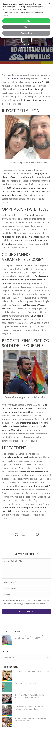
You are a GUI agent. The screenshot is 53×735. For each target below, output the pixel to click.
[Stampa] (16, 534)
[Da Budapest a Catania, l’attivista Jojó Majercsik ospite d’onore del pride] (7, 710)
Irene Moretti (28, 47)
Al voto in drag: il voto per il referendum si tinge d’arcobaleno (30, 719)
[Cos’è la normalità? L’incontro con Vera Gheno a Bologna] (7, 675)
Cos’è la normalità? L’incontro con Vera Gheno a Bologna (32, 672)
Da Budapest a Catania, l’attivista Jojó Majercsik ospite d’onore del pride (29, 708)
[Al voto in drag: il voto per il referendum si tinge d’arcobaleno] (7, 722)
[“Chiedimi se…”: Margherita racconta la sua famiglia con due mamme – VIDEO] (7, 640)
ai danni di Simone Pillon (13, 78)
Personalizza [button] (26, 33)
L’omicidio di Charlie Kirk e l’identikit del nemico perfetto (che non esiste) (29, 696)
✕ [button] (49, 3)
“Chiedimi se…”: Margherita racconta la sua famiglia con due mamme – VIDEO (31, 637)
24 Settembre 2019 (26, 50)
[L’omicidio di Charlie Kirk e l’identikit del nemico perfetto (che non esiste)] (7, 699)
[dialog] (26, 19)
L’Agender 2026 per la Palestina (26, 683)
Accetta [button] (26, 21)
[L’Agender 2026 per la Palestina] (7, 687)
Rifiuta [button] (26, 27)
